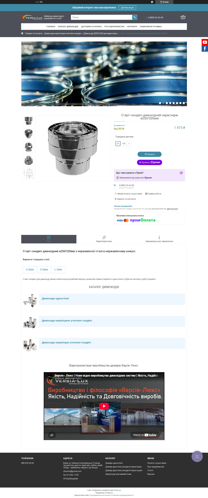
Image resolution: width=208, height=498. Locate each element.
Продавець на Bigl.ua (104, 493)
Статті (150, 470)
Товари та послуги (33, 33)
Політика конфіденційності (123, 495)
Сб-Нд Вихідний (70, 478)
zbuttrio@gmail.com (72, 471)
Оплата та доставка (156, 463)
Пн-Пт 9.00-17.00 (71, 475)
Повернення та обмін (151, 26)
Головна (50, 26)
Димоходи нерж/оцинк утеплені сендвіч (67, 320)
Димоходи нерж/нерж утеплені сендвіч (63, 33)
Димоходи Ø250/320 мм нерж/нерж (100, 33)
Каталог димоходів (68, 26)
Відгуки (150, 474)
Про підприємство (114, 26)
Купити (151, 154)
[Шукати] (134, 17)
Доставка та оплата (91, 26)
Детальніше (127, 7)
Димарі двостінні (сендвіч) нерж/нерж (123, 467)
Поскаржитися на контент (100, 495)
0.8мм (44, 269)
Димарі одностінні (114, 463)
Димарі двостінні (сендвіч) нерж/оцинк (123, 470)
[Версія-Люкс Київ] (31, 17)
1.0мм (58, 269)
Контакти (132, 26)
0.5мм (30, 269)
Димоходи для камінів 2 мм (118, 474)
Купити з (146, 162)
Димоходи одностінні (55, 298)
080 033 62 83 (27, 463)
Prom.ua (117, 490)
